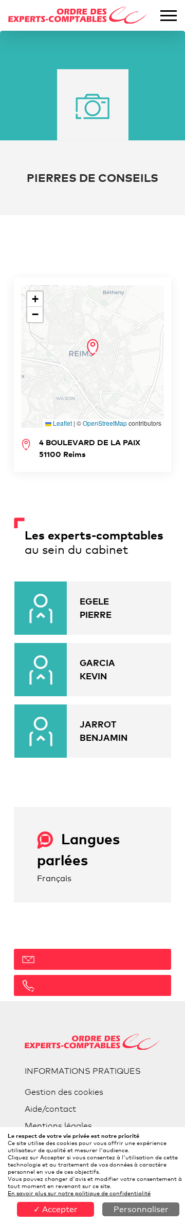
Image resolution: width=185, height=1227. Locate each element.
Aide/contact (50, 1109)
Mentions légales (58, 1126)
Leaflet (61, 423)
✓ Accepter (55, 1209)
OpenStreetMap (105, 423)
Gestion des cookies (64, 1092)
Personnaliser (141, 1209)
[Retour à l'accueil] (78, 15)
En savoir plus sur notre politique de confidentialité (79, 1193)
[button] (92, 347)
